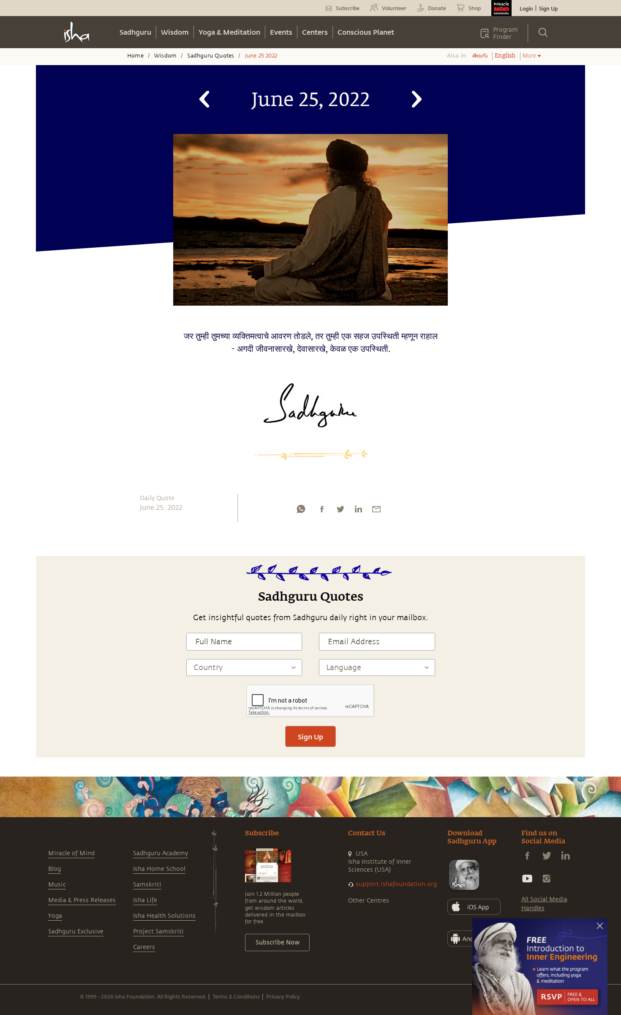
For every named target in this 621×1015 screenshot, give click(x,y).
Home (135, 56)
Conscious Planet (366, 31)
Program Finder (505, 33)
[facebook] (322, 511)
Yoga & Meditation (229, 31)
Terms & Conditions (236, 996)
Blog (54, 869)
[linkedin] (358, 511)
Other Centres (368, 900)
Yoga (55, 916)
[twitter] (340, 511)
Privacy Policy (283, 996)
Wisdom (175, 31)
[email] (376, 511)
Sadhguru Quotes (210, 56)
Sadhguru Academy (160, 853)
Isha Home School (159, 869)
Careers (144, 947)
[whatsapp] (300, 511)
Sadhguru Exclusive (76, 931)
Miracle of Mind (71, 853)
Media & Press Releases (82, 900)
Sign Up (548, 8)
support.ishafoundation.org (396, 884)
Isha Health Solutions (164, 916)
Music (57, 884)
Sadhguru (135, 31)
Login (526, 8)
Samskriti (147, 884)
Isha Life (145, 900)
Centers (315, 31)
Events (281, 31)
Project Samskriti (158, 931)
